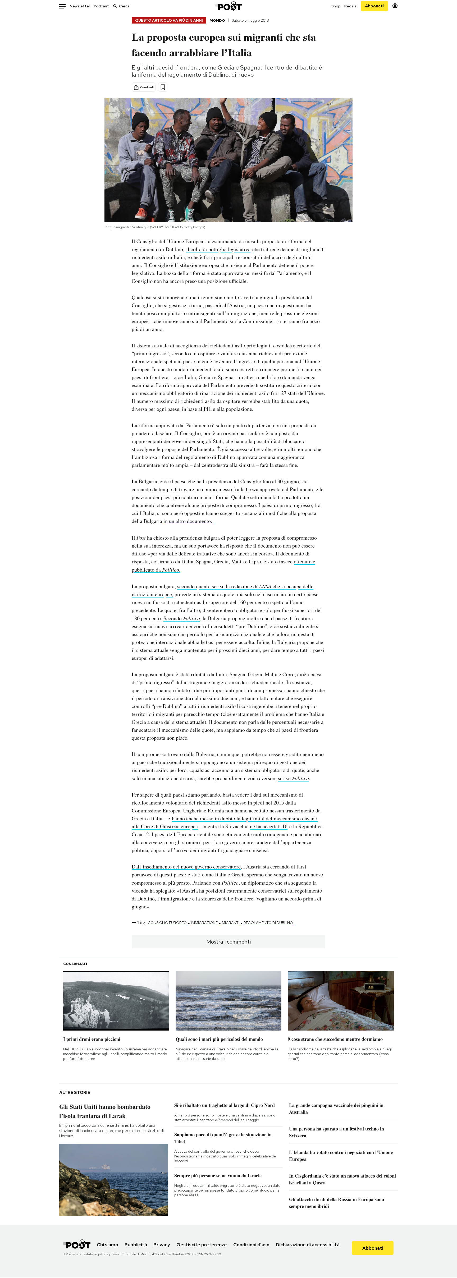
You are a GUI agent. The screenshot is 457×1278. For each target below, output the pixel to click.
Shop (336, 6)
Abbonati (374, 6)
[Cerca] (115, 6)
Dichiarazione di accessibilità (308, 1245)
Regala (350, 6)
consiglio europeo (167, 922)
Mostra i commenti (229, 941)
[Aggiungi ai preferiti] (162, 87)
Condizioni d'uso (251, 1245)
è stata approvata (225, 273)
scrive (293, 778)
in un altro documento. (187, 521)
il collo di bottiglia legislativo (218, 249)
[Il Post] (228, 6)
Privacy (161, 1245)
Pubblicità (136, 1245)
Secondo (181, 618)
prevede (244, 385)
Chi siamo (107, 1245)
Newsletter (80, 6)
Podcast (101, 6)
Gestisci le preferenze (201, 1245)
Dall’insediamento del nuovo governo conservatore (186, 866)
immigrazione (204, 922)
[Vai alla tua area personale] (395, 6)
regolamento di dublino (268, 922)
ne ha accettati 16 (268, 826)
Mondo (217, 20)
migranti (230, 922)
